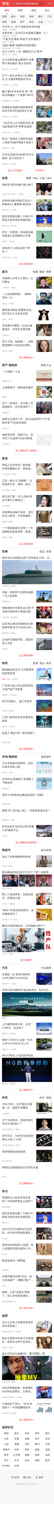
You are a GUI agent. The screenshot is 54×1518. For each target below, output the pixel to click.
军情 (48, 551)
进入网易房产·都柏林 (26, 450)
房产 (22, 21)
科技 (31, 21)
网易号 (6, 850)
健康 (27, 1454)
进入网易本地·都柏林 (26, 842)
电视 (35, 271)
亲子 (6, 1460)
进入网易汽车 (26, 1089)
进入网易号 (26, 960)
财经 (31, 16)
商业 (48, 663)
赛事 (28, 178)
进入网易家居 (26, 543)
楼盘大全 (46, 365)
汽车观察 (46, 967)
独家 (37, 1454)
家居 (5, 458)
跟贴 (37, 1449)
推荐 (20, 10)
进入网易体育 (26, 263)
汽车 (49, 16)
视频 (16, 1444)
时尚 (16, 1449)
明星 (48, 271)
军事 (4, 21)
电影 (42, 271)
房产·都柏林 (9, 365)
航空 (47, 1460)
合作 (29, 1477)
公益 (40, 21)
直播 (13, 21)
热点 (47, 10)
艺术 (16, 1460)
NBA (35, 178)
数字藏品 (6, 1465)
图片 (40, 16)
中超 (42, 178)
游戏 (47, 1449)
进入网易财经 (26, 748)
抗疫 (16, 1465)
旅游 (47, 1454)
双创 (27, 1460)
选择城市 (46, 756)
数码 (37, 1444)
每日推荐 (46, 850)
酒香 (37, 1460)
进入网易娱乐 (26, 357)
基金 (42, 663)
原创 (33, 10)
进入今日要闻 (15, 170)
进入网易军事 (26, 655)
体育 (22, 16)
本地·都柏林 (9, 756)
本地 (47, 1444)
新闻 (4, 16)
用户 (49, 3)
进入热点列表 (26, 1308)
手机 (27, 1444)
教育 (6, 1454)
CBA (48, 178)
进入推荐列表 (26, 1419)
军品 (42, 551)
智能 (48, 1097)
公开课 (16, 1454)
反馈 (17, 1477)
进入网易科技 (26, 1183)
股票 (35, 663)
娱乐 (13, 16)
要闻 (6, 10)
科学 (42, 1097)
